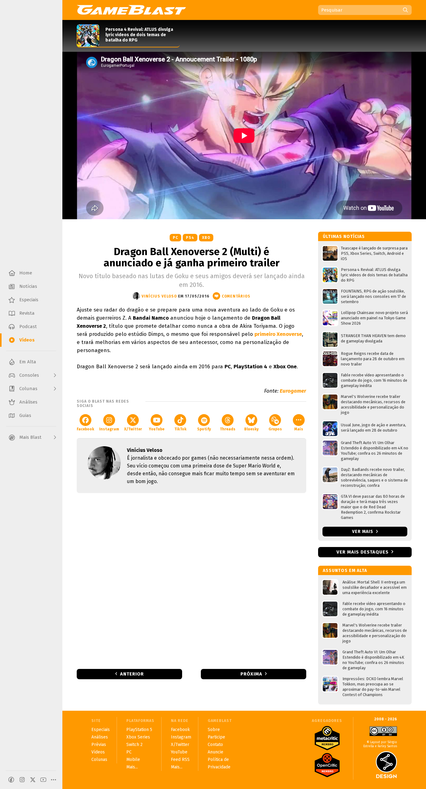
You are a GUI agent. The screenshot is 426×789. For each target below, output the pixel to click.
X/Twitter (133, 429)
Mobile (133, 759)
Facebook (85, 429)
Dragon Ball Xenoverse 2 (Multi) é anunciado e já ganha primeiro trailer (191, 257)
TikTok (180, 429)
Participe (216, 737)
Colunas (99, 759)
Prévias (98, 744)
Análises (99, 737)
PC (175, 237)
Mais (298, 429)
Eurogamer (293, 391)
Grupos (275, 429)
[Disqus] (191, 580)
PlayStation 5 (139, 729)
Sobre (214, 729)
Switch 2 (134, 744)
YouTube (156, 429)
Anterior (132, 674)
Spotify (204, 429)
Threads (227, 429)
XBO (206, 237)
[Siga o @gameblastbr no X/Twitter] (32, 779)
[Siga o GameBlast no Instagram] (22, 779)
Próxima (251, 674)
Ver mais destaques (362, 552)
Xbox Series (138, 737)
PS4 (190, 237)
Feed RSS (180, 759)
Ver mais (363, 531)
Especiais (100, 729)
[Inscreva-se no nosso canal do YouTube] (43, 779)
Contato (215, 744)
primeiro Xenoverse (278, 334)
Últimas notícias (344, 236)
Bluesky (251, 429)
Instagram (109, 429)
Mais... (132, 767)
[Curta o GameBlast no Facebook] (11, 779)
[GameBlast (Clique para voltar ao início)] (131, 9)
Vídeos (98, 752)
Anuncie (215, 752)
